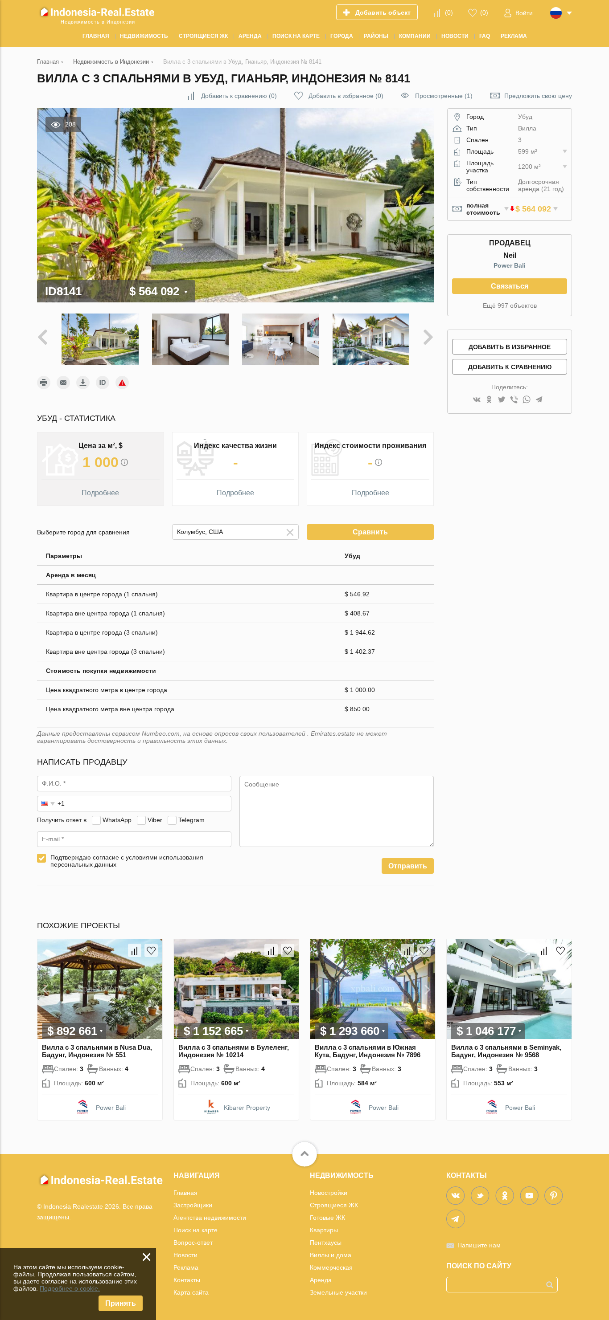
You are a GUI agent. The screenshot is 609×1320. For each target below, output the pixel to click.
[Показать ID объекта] (102, 382)
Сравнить (370, 532)
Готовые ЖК (327, 1217)
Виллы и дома (330, 1255)
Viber (155, 819)
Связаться (509, 286)
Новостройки (328, 1192)
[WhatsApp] (526, 400)
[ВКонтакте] (476, 400)
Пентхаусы (326, 1242)
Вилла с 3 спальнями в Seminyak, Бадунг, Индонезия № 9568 (506, 1051)
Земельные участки (338, 1292)
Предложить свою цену (538, 95)
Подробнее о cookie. (70, 1288)
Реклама (185, 1267)
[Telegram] (539, 400)
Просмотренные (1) (444, 95)
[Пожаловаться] (122, 382)
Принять (120, 1303)
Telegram (191, 819)
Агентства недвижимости (209, 1217)
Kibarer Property (247, 1107)
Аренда (321, 1279)
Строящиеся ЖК (334, 1205)
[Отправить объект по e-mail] (63, 382)
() (449, 12)
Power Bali (510, 265)
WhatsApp (117, 819)
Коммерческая (331, 1267)
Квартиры (324, 1230)
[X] (501, 400)
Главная (185, 1192)
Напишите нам (479, 1245)
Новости (185, 1255)
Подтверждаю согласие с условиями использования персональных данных (126, 861)
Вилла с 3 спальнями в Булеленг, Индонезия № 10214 (233, 1051)
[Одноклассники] (489, 400)
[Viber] (514, 400)
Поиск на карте (195, 1230)
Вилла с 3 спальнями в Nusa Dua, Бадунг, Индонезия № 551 (97, 1051)
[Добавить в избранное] (151, 950)
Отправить (407, 866)
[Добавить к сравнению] (134, 950)
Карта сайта (191, 1292)
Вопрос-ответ (193, 1242)
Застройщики (192, 1205)
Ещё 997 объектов (510, 305)
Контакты (186, 1279)
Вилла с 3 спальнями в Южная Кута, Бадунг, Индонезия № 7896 (367, 1051)
